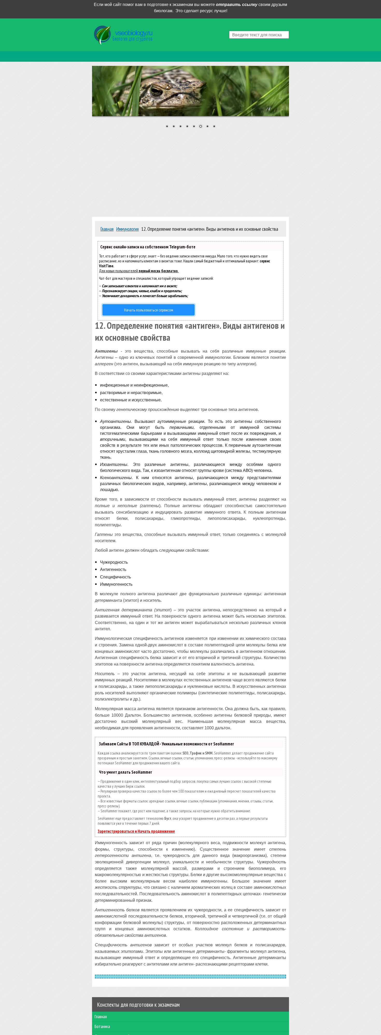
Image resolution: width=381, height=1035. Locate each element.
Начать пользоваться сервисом (148, 309)
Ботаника (102, 1026)
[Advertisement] (190, 171)
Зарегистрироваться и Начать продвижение (136, 831)
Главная (101, 1016)
